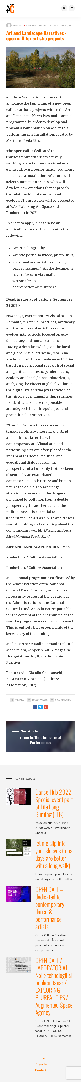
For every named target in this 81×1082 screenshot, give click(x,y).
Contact (40, 1070)
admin (17, 25)
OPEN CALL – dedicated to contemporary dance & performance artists (49, 908)
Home (40, 1058)
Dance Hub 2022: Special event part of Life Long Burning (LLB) (54, 803)
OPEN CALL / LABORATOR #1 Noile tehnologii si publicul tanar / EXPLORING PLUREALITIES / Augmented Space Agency (54, 986)
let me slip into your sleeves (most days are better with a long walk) (54, 854)
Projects (40, 1064)
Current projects (38, 25)
